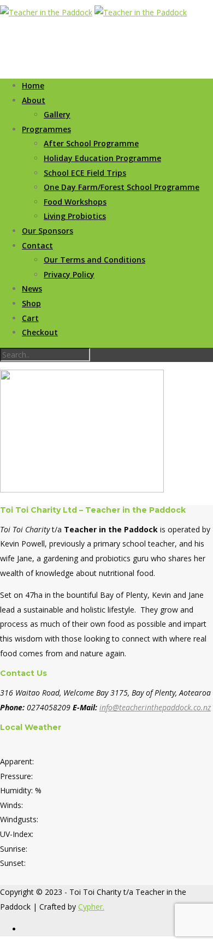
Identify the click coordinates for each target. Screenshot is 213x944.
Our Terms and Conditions (94, 259)
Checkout (40, 332)
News (32, 288)
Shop (31, 303)
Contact (37, 245)
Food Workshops (75, 202)
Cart (30, 318)
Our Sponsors (47, 230)
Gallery (57, 114)
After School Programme (91, 143)
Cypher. (91, 906)
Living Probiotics (75, 216)
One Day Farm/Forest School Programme (121, 187)
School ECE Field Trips (85, 173)
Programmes (46, 129)
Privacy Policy (69, 274)
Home (33, 85)
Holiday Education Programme (102, 158)
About (33, 100)
